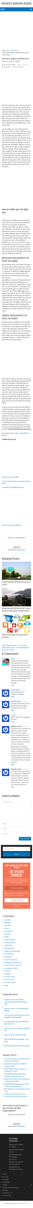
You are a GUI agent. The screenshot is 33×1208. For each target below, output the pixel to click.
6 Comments (19, 67)
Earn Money (8, 931)
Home (7, 50)
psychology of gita (10, 968)
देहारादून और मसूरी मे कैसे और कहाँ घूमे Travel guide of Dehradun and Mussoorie (16, 609)
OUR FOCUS (6, 1195)
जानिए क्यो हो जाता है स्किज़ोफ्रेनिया (11, 525)
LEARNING (8, 945)
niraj (12, 658)
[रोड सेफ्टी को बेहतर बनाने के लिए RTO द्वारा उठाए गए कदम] (16, 571)
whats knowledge (9, 65)
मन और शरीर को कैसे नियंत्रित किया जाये (13, 487)
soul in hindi (10, 650)
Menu (3, 9)
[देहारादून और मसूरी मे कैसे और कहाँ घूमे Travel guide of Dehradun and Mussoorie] (16, 597)
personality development (13, 962)
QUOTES (7, 971)
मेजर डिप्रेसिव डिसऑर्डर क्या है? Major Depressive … (15, 1157)
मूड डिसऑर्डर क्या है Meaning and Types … (16, 1168)
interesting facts (9, 942)
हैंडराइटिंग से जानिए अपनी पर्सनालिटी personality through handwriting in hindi (15, 1002)
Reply (12, 685)
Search (16, 854)
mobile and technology (12, 951)
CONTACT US (7, 1193)
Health (6, 937)
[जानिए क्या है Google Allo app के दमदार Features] (16, 623)
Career (6, 928)
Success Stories (9, 977)
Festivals (7, 934)
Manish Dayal (15, 701)
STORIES (7, 974)
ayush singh (15, 690)
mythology (8, 957)
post (12, 719)
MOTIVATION (8, 954)
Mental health (9, 948)
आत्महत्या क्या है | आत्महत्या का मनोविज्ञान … (16, 1146)
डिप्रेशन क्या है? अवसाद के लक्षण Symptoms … (16, 1163)
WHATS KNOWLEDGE (16, 3)
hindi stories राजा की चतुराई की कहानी (15, 1035)
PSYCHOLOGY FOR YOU (12, 965)
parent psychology (10, 960)
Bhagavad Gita (11, 645)
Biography (7, 923)
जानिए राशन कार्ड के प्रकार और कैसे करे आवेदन (17, 1046)
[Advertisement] (16, 32)
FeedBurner (21, 550)
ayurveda (7, 920)
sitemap (5, 1190)
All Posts (5, 1177)
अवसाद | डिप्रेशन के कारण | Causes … (16, 1151)
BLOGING (14, 50)
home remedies (9, 940)
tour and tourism (9, 982)
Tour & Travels (9, 979)
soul (18, 645)
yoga (6, 985)
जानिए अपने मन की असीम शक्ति (10, 477)
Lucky (13, 715)
